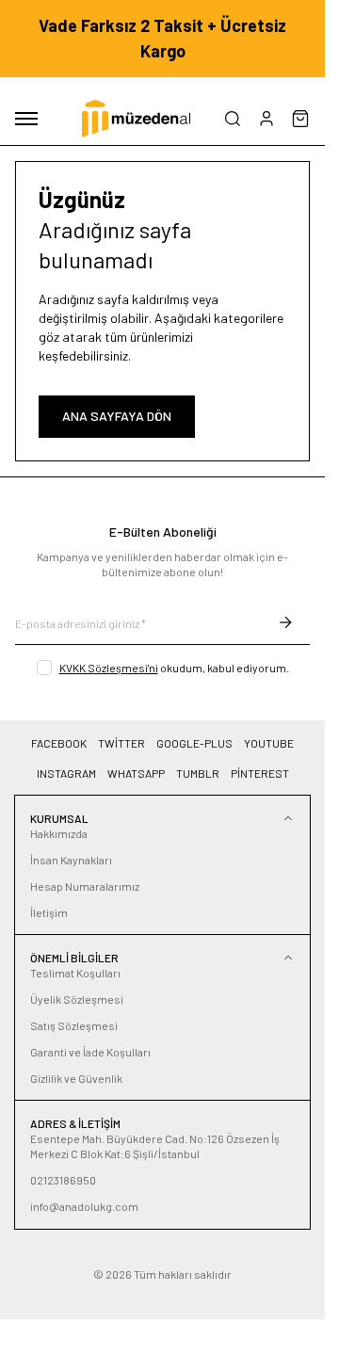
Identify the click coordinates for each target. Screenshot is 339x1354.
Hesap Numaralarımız (84, 886)
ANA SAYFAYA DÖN (116, 416)
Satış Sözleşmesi (74, 1025)
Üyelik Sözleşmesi (76, 999)
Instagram (66, 773)
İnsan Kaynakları (71, 859)
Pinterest (260, 773)
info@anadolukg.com (84, 1206)
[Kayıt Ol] (285, 623)
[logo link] (136, 118)
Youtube (269, 743)
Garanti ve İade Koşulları (90, 1051)
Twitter (121, 743)
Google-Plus (194, 743)
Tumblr (197, 773)
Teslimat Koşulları (75, 972)
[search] (232, 118)
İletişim (49, 912)
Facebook (59, 743)
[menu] (26, 118)
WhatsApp (136, 773)
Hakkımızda (59, 833)
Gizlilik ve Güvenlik (76, 1078)
